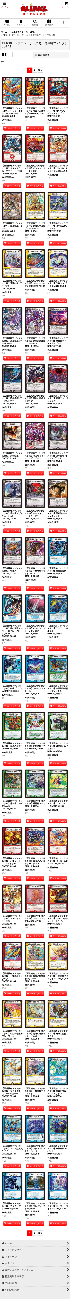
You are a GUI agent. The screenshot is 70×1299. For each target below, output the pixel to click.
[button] (4, 4)
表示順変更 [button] (44, 55)
